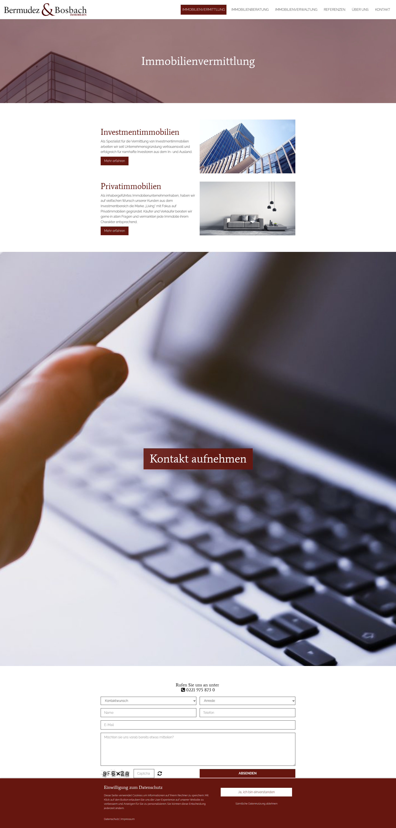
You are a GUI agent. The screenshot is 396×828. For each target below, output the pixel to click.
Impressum (128, 819)
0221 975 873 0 (200, 690)
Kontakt (382, 10)
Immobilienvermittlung (203, 10)
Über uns (360, 10)
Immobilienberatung (250, 10)
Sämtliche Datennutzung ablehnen (256, 803)
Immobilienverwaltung (296, 10)
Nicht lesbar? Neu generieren (160, 773)
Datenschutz (111, 819)
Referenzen (334, 10)
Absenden (248, 773)
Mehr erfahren (114, 161)
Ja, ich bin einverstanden (256, 792)
